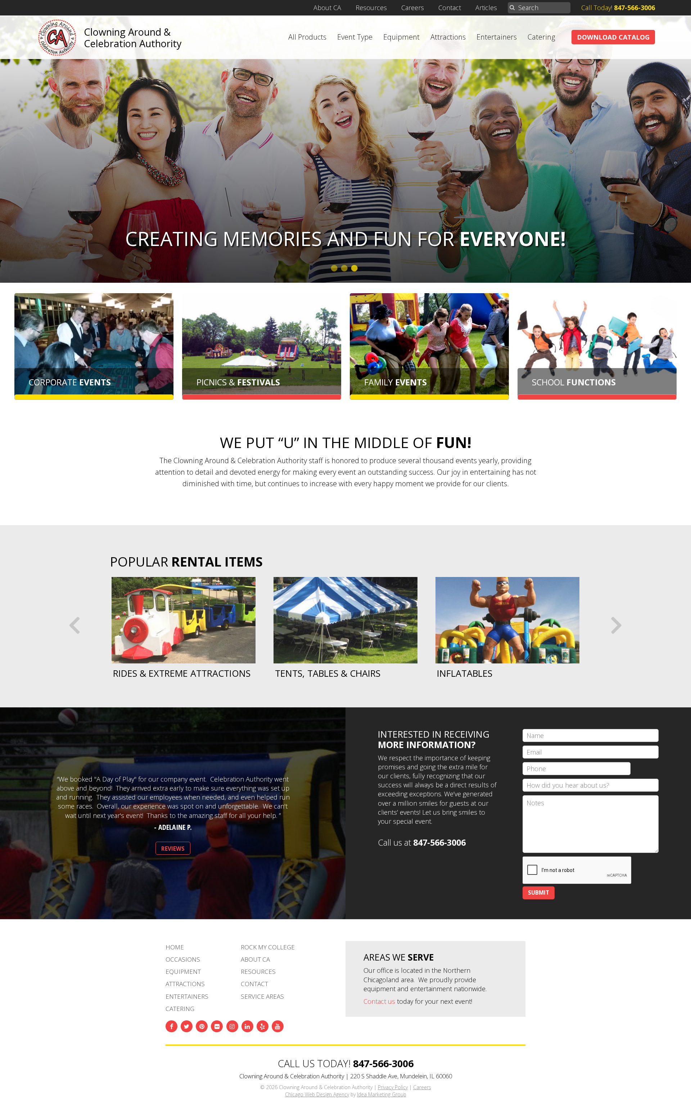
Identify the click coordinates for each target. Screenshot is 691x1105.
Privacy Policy (393, 1087)
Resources (371, 7)
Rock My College (268, 947)
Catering (541, 37)
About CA (327, 7)
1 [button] (335, 268)
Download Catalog (613, 37)
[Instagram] (232, 1026)
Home (175, 947)
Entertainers (497, 37)
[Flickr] (217, 1026)
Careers (412, 7)
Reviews (173, 848)
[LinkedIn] (247, 1026)
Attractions (448, 37)
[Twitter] (187, 1026)
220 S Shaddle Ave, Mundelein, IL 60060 (401, 1076)
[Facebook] (171, 1026)
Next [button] (615, 624)
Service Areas (262, 996)
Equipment (401, 37)
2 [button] (345, 268)
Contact (449, 7)
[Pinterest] (202, 1026)
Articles (486, 7)
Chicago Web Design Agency (317, 1094)
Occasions (183, 959)
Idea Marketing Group (381, 1094)
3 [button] (355, 268)
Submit (538, 892)
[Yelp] (262, 1026)
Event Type (354, 37)
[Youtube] (278, 1026)
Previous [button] (75, 624)
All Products (307, 37)
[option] (183, 628)
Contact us (379, 1001)
